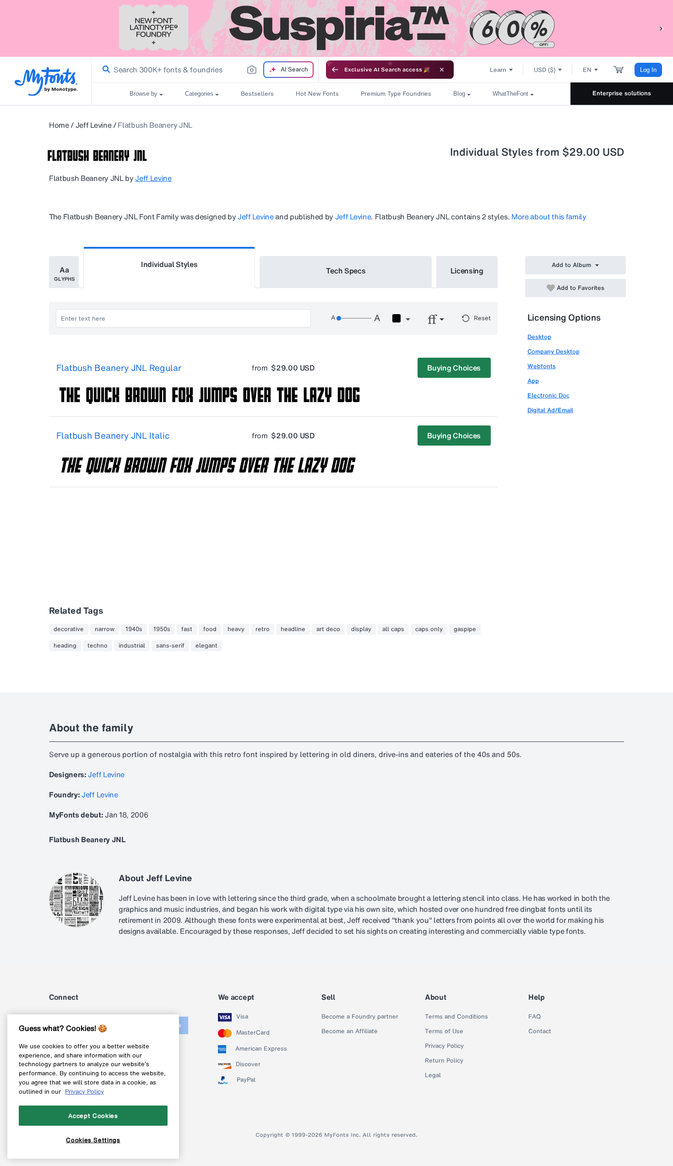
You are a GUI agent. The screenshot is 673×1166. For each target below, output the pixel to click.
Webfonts (541, 366)
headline (293, 629)
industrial (132, 645)
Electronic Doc (548, 395)
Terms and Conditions (456, 1016)
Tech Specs (346, 270)
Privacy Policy (444, 1046)
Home (59, 125)
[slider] (353, 318)
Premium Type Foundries (396, 93)
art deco (328, 629)
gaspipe (465, 629)
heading (65, 645)
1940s (133, 629)
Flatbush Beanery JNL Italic (113, 436)
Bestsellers (257, 93)
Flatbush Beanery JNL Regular (118, 368)
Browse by (143, 93)
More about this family (548, 216)
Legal (433, 1075)
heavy (236, 629)
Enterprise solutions (621, 93)
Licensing (466, 270)
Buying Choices (454, 367)
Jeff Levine (93, 125)
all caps (393, 629)
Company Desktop (553, 351)
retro (262, 629)
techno (97, 645)
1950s (161, 629)
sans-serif (170, 645)
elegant (206, 645)
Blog (459, 93)
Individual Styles (169, 264)
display (361, 629)
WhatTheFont (510, 93)
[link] (104, 69)
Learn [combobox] (498, 69)
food (210, 629)
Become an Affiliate (349, 1031)
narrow (104, 629)
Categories (199, 93)
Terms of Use (444, 1031)
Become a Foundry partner (359, 1016)
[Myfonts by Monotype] (46, 81)
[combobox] (205, 69)
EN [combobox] (587, 69)
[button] (661, 28)
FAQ (534, 1016)
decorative (69, 629)
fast (186, 629)
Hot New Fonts (317, 93)
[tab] (64, 272)
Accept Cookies (93, 1115)
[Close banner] (441, 69)
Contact (539, 1031)
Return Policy (444, 1060)
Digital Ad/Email (550, 410)
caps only (429, 629)
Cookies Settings (93, 1139)
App (533, 380)
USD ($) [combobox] (544, 69)
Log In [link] (648, 69)
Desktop (539, 336)
